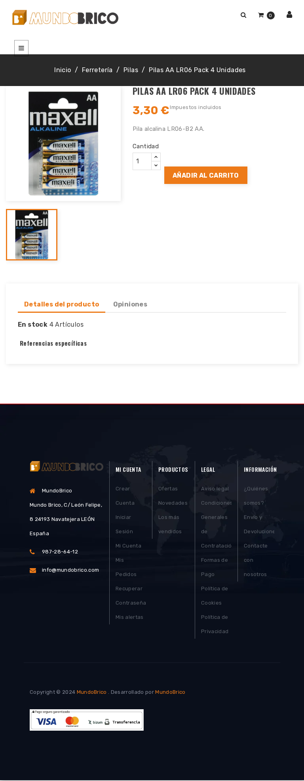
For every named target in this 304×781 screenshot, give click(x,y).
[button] (243, 15)
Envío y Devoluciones (259, 524)
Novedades (173, 503)
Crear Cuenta (125, 496)
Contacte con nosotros (256, 560)
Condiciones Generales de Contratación (216, 524)
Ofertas (168, 489)
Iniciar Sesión (124, 524)
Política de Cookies (214, 596)
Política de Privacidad (214, 624)
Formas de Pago (214, 567)
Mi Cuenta (128, 546)
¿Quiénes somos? (256, 496)
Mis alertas (130, 617)
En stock (33, 324)
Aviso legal (215, 489)
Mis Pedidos (126, 567)
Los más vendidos (170, 524)
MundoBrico (92, 692)
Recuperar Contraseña (131, 596)
